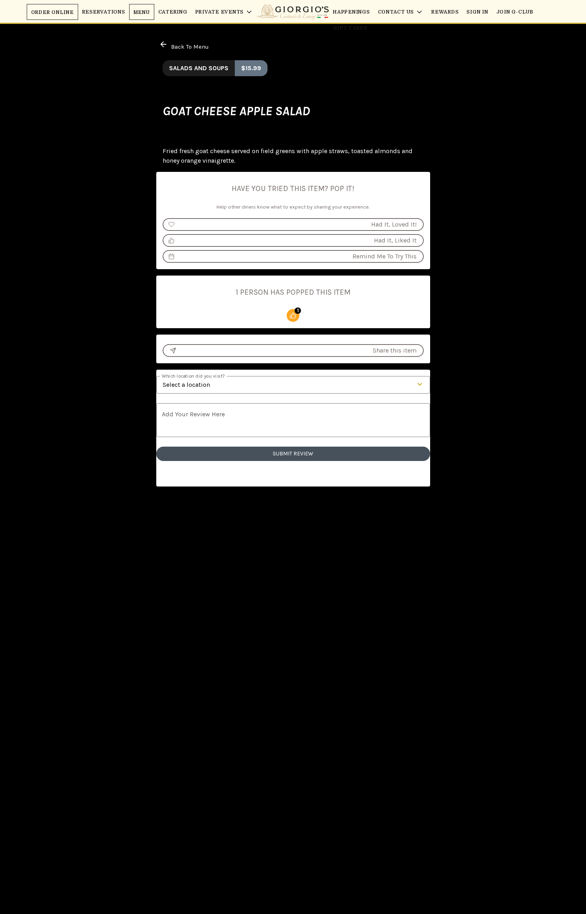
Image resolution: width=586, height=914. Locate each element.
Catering (172, 12)
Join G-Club (514, 12)
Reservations (103, 12)
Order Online (52, 12)
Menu (142, 12)
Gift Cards (350, 28)
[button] (224, 12)
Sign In (477, 12)
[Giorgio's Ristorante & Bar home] (293, 12)
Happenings (351, 12)
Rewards (444, 12)
